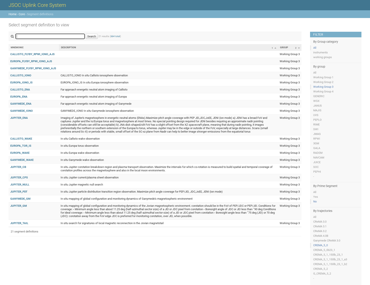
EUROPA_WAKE (20, 152)
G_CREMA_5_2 (322, 273)
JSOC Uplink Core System (37, 5)
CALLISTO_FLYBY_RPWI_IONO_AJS (32, 54)
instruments (320, 52)
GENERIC (318, 96)
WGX (316, 101)
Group (284, 47)
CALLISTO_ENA (20, 89)
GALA (316, 148)
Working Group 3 (323, 86)
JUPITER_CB (18, 167)
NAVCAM (318, 157)
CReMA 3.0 (320, 221)
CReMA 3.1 (320, 226)
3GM (316, 143)
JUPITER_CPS (19, 177)
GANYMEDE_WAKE (22, 159)
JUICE (317, 162)
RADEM (317, 152)
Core (22, 14)
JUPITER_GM (18, 205)
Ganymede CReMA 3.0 (326, 240)
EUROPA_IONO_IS (21, 82)
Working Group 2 (323, 82)
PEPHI (317, 171)
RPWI (316, 138)
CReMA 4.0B (320, 235)
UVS (315, 115)
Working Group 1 (323, 77)
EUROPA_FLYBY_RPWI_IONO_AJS (31, 61)
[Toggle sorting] (275, 47)
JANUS (317, 105)
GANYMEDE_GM (20, 198)
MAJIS (317, 110)
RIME (316, 124)
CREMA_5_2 (320, 268)
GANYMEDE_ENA (20, 103)
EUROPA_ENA (18, 96)
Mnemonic (17, 47)
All (314, 47)
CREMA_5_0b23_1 (324, 250)
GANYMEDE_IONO (21, 110)
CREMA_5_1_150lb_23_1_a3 (330, 259)
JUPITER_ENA (19, 117)
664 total (115, 36)
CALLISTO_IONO (20, 75)
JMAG (317, 134)
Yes (315, 196)
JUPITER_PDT (18, 191)
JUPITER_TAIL (19, 223)
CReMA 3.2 (320, 231)
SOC (316, 167)
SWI (315, 129)
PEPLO (317, 119)
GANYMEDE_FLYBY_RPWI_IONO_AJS (33, 68)
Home (12, 14)
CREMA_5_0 (320, 245)
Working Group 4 (323, 91)
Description (68, 47)
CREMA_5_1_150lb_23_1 (328, 254)
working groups (322, 57)
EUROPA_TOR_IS (20, 145)
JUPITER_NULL (19, 184)
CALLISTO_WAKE (21, 138)
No (315, 201)
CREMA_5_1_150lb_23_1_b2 (330, 264)
